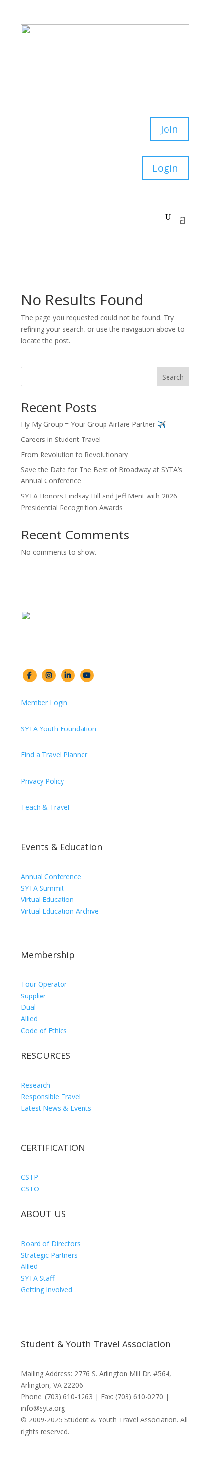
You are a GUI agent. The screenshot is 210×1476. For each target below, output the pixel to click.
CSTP (29, 1177)
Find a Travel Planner (54, 754)
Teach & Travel (45, 807)
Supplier (33, 995)
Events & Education (61, 847)
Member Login (44, 702)
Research (35, 1085)
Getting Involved (46, 1289)
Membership (48, 954)
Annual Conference (51, 876)
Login (165, 167)
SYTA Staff (37, 1278)
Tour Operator (44, 984)
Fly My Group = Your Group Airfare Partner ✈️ (93, 424)
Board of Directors (51, 1243)
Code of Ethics (44, 1030)
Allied (29, 1018)
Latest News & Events (56, 1107)
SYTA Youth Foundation (58, 728)
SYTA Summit (42, 888)
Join (169, 128)
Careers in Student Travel (61, 439)
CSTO (30, 1188)
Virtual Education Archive (60, 911)
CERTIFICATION (53, 1147)
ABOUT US (43, 1214)
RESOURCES (45, 1055)
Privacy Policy (42, 781)
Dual (28, 1007)
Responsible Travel (51, 1096)
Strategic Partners (49, 1255)
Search (173, 377)
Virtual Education (47, 899)
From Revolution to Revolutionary (74, 454)
